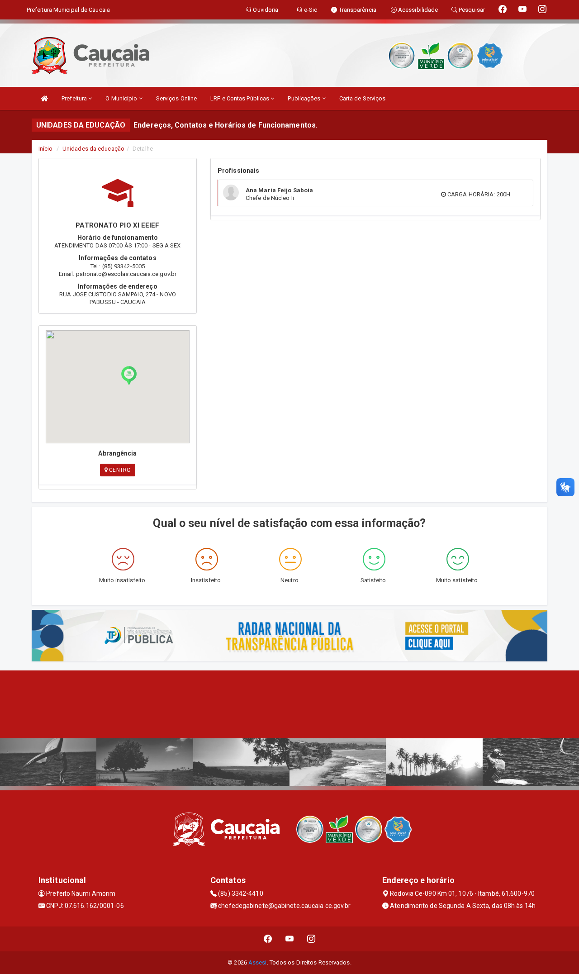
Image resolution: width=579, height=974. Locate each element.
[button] (129, 375)
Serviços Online (176, 98)
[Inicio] (44, 98)
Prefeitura (75, 98)
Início (45, 148)
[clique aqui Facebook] (268, 939)
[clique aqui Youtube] (290, 939)
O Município (121, 98)
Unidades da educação (93, 148)
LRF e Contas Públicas (240, 98)
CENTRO (119, 470)
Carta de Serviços (362, 98)
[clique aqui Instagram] (311, 939)
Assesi (257, 962)
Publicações (305, 98)
